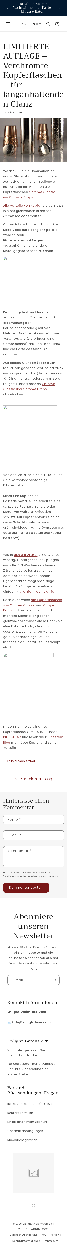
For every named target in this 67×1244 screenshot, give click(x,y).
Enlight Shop (31, 1223)
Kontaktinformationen (26, 1241)
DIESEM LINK (12, 737)
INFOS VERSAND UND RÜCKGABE (30, 1104)
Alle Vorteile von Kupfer (22, 205)
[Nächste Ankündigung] (60, 8)
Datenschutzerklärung (24, 1234)
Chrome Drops (21, 197)
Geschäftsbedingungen (25, 1131)
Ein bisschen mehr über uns (27, 1122)
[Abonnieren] (54, 980)
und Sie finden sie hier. (37, 591)
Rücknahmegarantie (22, 1140)
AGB (44, 1234)
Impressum (51, 1241)
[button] (8, 24)
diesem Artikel (25, 555)
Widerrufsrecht (40, 1228)
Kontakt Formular (20, 1113)
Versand (55, 1234)
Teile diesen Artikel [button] (21, 761)
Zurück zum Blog (36, 778)
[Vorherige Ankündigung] (7, 8)
